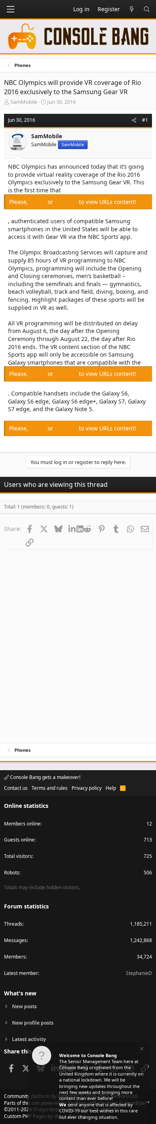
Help (111, 788)
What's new (20, 993)
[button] (10, 9)
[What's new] (131, 9)
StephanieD (139, 973)
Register (67, 202)
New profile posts (33, 1022)
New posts (24, 1006)
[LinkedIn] (73, 528)
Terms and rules (50, 788)
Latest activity (29, 1039)
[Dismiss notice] (141, 1049)
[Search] (146, 9)
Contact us (16, 788)
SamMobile (23, 101)
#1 (145, 120)
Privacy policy (87, 788)
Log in (39, 202)
